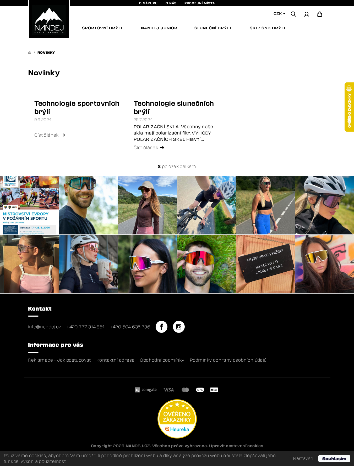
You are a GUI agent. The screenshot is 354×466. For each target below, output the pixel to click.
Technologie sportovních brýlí (76, 107)
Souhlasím (334, 458)
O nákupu (148, 3)
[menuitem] (103, 28)
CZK (278, 13)
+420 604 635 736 (130, 326)
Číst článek (46, 135)
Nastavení (303, 458)
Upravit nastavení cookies (236, 445)
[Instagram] (179, 327)
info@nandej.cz (44, 326)
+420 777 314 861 (85, 326)
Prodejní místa (199, 3)
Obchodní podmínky (162, 360)
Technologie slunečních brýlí (174, 107)
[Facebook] (161, 327)
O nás (171, 3)
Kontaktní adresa (115, 360)
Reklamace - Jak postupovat (59, 360)
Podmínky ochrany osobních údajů (228, 360)
